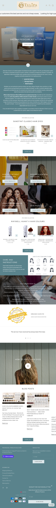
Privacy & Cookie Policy (8, 473)
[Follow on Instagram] (7, 487)
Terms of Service (6, 480)
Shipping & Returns (7, 470)
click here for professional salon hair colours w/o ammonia (15, 44)
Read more (5, 423)
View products (37, 181)
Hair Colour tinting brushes (11, 139)
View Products (9, 181)
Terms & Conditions (7, 475)
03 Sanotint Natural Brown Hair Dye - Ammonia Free (45, 140)
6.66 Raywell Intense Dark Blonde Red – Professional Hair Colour (45, 241)
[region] (28, 40)
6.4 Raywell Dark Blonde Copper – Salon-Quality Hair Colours (28, 241)
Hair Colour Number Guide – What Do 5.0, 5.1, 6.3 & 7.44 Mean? (13, 408)
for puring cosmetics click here (41, 44)
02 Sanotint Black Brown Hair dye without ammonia (28, 140)
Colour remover (43, 13)
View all (28, 151)
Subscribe (40, 501)
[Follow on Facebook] (3, 487)
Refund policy (5, 483)
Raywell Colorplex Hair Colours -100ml (10, 240)
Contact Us (5, 478)
